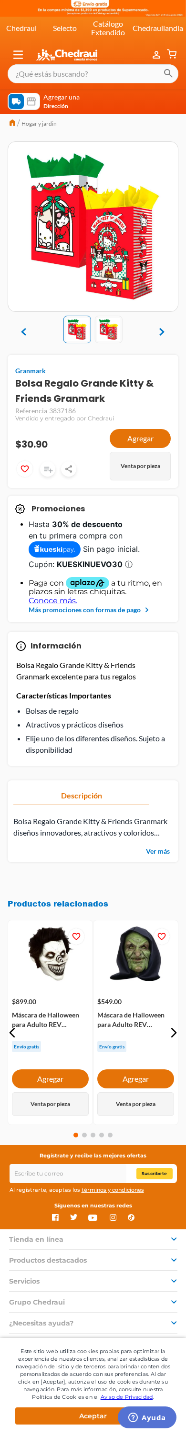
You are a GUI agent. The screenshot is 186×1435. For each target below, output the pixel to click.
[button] (18, 54)
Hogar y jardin (39, 123)
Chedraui (21, 27)
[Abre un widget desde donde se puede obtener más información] (147, 1418)
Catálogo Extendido (108, 28)
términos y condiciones (113, 1189)
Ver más (158, 851)
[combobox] (93, 73)
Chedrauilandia (158, 27)
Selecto (65, 27)
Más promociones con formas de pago (85, 610)
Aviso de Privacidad (127, 1397)
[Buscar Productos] (168, 74)
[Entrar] (157, 54)
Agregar (140, 438)
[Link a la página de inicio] (12, 124)
